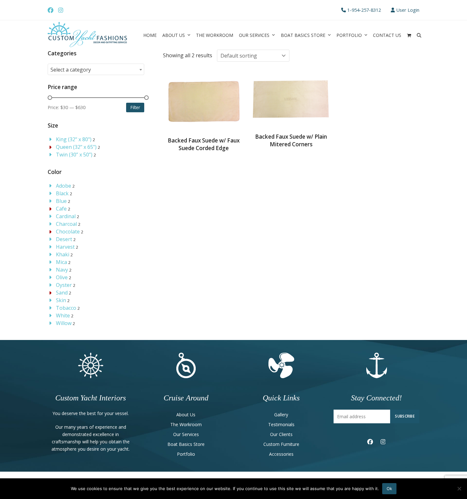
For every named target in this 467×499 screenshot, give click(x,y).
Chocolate (68, 231)
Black (62, 193)
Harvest (65, 246)
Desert (64, 239)
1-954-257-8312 (364, 10)
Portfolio (186, 454)
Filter (135, 107)
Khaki (62, 254)
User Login (407, 10)
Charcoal (66, 223)
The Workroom (186, 424)
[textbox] (96, 69)
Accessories (281, 454)
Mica (61, 262)
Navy (62, 269)
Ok (389, 488)
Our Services (186, 434)
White (63, 315)
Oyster (64, 284)
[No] (459, 488)
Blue (61, 201)
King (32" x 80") (73, 139)
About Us (185, 415)
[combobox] (96, 69)
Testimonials (281, 424)
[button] (409, 35)
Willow (63, 323)
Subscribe (405, 416)
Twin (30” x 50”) (74, 154)
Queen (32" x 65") (76, 146)
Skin (61, 300)
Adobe (63, 185)
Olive (62, 277)
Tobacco (66, 307)
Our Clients (281, 434)
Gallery (281, 415)
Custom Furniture (281, 444)
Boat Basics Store (186, 444)
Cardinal (66, 216)
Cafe (61, 208)
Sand (62, 292)
